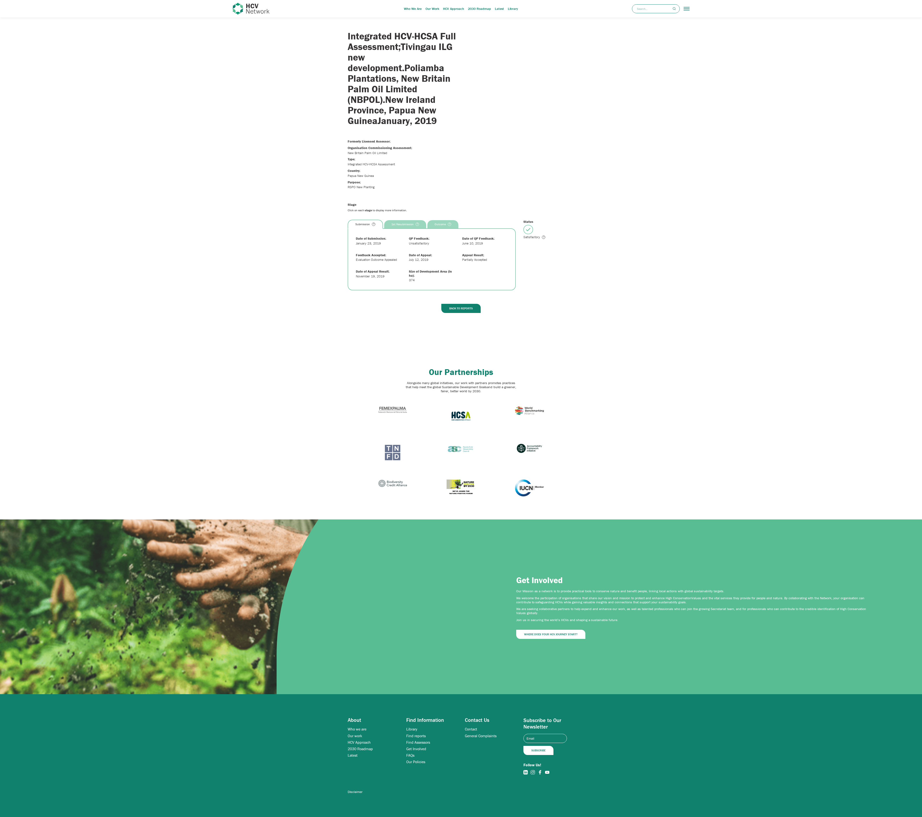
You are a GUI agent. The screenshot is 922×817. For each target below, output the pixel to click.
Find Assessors (418, 742)
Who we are (357, 729)
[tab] (365, 224)
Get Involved (416, 749)
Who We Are (413, 8)
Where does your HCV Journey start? (550, 634)
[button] (687, 8)
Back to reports (461, 308)
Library (513, 8)
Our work (355, 736)
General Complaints (481, 736)
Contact (471, 729)
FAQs (410, 755)
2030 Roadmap (479, 8)
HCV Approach (453, 8)
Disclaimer (355, 792)
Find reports (416, 736)
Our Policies (415, 762)
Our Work (432, 8)
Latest (499, 8)
